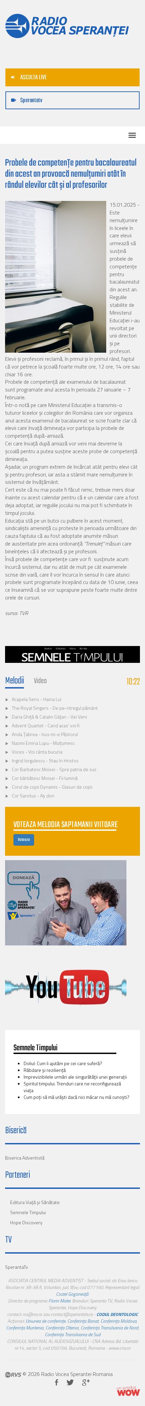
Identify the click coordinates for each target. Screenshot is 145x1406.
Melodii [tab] (14, 681)
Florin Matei (59, 1300)
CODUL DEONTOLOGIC (117, 1314)
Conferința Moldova (118, 1320)
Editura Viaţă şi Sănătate (35, 1202)
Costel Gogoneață (72, 1293)
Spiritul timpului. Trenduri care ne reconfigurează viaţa (72, 1087)
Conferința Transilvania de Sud (72, 1334)
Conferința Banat (82, 1320)
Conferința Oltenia (62, 1327)
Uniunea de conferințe (45, 1320)
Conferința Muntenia (25, 1327)
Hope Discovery (26, 1222)
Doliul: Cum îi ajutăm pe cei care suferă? (63, 1063)
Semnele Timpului (28, 1212)
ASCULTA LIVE (33, 78)
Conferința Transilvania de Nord (109, 1327)
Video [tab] (40, 681)
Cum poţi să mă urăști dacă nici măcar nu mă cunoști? (76, 1097)
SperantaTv (16, 1266)
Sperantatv (30, 101)
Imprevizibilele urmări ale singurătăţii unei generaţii (75, 1076)
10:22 (133, 682)
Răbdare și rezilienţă (45, 1070)
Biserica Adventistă (25, 1157)
